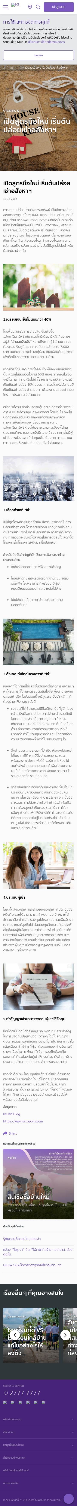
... (21, 67)
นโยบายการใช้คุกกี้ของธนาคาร (46, 42)
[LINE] (12, 1401)
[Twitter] (35, 1401)
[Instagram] (43, 1401)
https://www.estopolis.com (23, 1121)
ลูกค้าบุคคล (9, 67)
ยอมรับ (38, 55)
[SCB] (15, 5)
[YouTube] (28, 1401)
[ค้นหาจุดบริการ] (30, 7)
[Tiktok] (20, 1401)
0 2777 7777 (22, 1392)
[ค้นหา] (38, 7)
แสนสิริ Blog (11, 1114)
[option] (31, 1335)
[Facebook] (5, 1401)
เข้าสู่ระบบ (58, 6)
